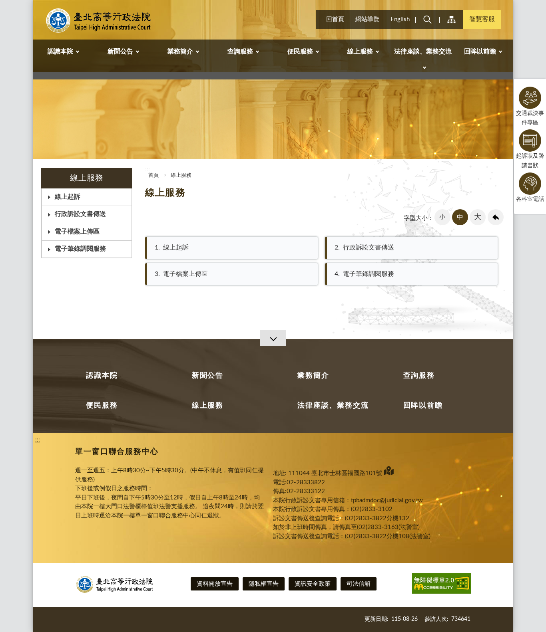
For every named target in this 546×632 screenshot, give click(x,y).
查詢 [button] (427, 19)
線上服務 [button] (360, 51)
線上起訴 (172, 247)
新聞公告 (207, 375)
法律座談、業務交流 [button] (423, 51)
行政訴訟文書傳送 (80, 214)
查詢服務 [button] (240, 51)
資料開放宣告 (215, 584)
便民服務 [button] (300, 51)
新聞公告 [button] (120, 51)
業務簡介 (313, 375)
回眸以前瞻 (423, 405)
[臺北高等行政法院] (99, 21)
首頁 (153, 175)
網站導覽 (367, 19)
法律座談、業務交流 (333, 405)
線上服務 (181, 175)
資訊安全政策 (313, 584)
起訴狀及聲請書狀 (530, 160)
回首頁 (335, 19)
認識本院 (102, 375)
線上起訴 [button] (67, 197)
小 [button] (442, 217)
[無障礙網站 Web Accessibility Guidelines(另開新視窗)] (441, 584)
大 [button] (477, 217)
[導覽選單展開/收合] (273, 338)
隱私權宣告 (264, 584)
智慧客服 (482, 19)
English (400, 19)
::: (37, 6)
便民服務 (102, 405)
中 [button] (460, 217)
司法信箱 (359, 584)
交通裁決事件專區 (530, 118)
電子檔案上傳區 (77, 231)
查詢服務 (419, 375)
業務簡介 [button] (180, 51)
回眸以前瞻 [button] (480, 51)
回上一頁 (496, 217)
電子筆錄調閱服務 (80, 249)
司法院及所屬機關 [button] (451, 19)
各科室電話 (530, 199)
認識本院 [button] (60, 51)
